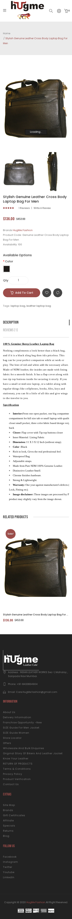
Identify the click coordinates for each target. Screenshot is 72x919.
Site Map (9, 805)
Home (6, 33)
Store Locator (12, 738)
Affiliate (8, 820)
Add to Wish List (46, 292)
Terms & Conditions (17, 768)
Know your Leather (15, 758)
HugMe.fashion (35, 902)
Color (9, 261)
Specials (9, 825)
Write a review (42, 208)
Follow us (9, 846)
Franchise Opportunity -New (22, 722)
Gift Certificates (14, 815)
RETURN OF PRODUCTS (18, 763)
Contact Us (11, 784)
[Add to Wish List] (42, 567)
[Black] (7, 269)
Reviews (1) (10, 330)
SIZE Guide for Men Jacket (21, 727)
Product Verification (17, 779)
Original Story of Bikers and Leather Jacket (33, 753)
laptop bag (18, 306)
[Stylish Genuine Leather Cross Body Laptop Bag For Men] (19, 172)
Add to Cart (24, 293)
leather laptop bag (38, 306)
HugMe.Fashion (23, 230)
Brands (8, 810)
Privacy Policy (12, 774)
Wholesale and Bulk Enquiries (23, 748)
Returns (8, 830)
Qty (5, 280)
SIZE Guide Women (16, 732)
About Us (9, 712)
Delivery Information (17, 717)
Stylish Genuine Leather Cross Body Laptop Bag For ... (35, 614)
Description (11, 322)
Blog (6, 836)
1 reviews (24, 208)
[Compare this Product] (31, 567)
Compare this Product (57, 292)
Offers (7, 743)
